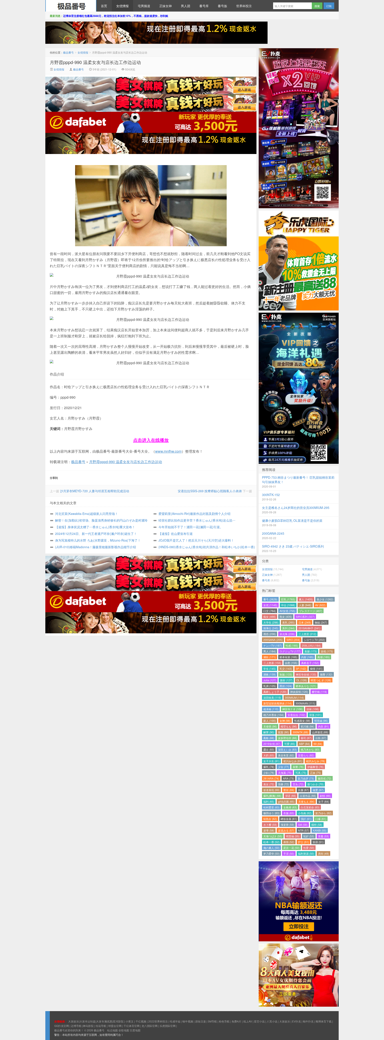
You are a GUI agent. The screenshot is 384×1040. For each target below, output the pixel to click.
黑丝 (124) (286, 686)
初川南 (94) (307, 726)
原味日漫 (200, 1021)
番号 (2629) (270, 599)
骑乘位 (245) (270, 628)
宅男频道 (144, 6)
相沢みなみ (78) (315, 761)
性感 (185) (292, 645)
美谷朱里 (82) (286, 755)
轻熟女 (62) (270, 819)
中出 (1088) (288, 605)
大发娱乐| (74, 1021)
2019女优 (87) (271, 744)
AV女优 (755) (287, 611)
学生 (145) (269, 668)
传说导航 (101, 1026)
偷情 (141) (316, 668)
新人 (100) (269, 720)
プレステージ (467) (310, 611)
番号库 (204, 6)
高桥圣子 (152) (310, 663)
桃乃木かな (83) (310, 749)
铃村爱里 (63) (271, 807)
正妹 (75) (315, 772)
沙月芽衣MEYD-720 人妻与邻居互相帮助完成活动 (94, 491)
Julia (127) (269, 680)
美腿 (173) (310, 651)
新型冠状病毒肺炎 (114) (277, 703)
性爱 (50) (308, 848)
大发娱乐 (284, 1021)
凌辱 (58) (268, 830)
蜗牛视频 (187, 1021)
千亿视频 (141, 1021)
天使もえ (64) (306, 801)
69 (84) (318, 744)
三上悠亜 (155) (272, 663)
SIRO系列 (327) (305, 616)
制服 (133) (286, 674)
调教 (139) (269, 674)
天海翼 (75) (285, 772)
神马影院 (88, 1026)
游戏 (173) (327, 651)
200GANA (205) (273, 640)
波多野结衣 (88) (287, 738)
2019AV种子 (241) (309, 628)
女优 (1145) (270, 605)
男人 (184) (269, 651)
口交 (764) (269, 611)
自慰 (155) (291, 663)
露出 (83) (268, 749)
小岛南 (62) (305, 813)
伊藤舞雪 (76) (315, 767)
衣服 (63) (288, 813)
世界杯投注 (244, 6)
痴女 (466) (269, 616)
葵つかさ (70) (315, 784)
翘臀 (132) (326, 674)
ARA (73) (288, 778)
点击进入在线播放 (151, 440)
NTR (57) (303, 830)
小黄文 (130, 1021)
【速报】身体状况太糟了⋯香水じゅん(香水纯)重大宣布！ (95, 527)
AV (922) (320, 605)
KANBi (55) (319, 830)
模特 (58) (316, 824)
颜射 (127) (286, 680)
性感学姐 (175, 1021)
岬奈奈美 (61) (289, 819)
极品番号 (70, 6)
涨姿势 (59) (287, 824)
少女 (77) (283, 767)
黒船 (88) (268, 738)
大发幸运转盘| (88, 1021)
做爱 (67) (318, 790)
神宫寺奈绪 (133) (306, 674)
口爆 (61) (320, 819)
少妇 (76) (268, 772)
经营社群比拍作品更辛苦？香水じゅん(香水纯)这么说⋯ (196, 520)
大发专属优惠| (104, 1021)
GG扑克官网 (61, 1026)
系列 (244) (288, 628)
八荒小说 (272, 1021)
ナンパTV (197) (272, 645)
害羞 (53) (323, 836)
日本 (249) (304, 622)
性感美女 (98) (302, 720)
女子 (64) (323, 801)
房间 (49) (323, 853)
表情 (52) (288, 842)
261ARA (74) (271, 778)
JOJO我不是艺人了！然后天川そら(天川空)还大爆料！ (196, 540)
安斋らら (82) (306, 755)
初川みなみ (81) (292, 761)
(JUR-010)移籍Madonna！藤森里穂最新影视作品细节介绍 (95, 547)
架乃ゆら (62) (323, 813)
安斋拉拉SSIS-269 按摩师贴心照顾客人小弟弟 (210, 491)
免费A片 (236, 1021)
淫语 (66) (290, 796)
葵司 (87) (306, 738)
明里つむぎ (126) (321, 680)
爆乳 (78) (268, 767)
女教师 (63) (290, 807)
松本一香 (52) (271, 842)
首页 (104, 6)
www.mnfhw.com (168, 451)
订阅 (329, 6)
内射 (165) (307, 657)
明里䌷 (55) (293, 836)
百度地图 (135, 1030)
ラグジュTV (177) (290, 651)
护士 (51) (303, 842)
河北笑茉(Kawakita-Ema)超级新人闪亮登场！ (86, 513)
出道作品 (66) (308, 796)
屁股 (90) (283, 732)
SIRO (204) (293, 640)
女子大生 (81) (271, 761)
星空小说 (259, 1021)
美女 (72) (268, 784)
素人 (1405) (306, 599)
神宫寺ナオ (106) (292, 709)
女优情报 (122, 6)
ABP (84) (304, 744)
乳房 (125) (269, 686)
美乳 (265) (288, 622)
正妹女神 (165, 6)
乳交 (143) (286, 668)
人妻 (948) (305, 605)
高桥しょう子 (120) (274, 692)
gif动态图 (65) (286, 801)
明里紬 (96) (321, 720)
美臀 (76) (298, 767)
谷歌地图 (123, 1030)
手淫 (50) (288, 853)
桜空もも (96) (289, 726)
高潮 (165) (323, 657)
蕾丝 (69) (288, 790)
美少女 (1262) (325, 599)
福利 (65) (268, 801)
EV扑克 (296, 1021)
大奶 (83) (268, 755)
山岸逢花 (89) (320, 732)
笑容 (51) (318, 842)
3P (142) (301, 668)
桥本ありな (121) (306, 686)
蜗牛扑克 (308, 1021)
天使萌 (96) (270, 726)
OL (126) (301, 680)
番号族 (222, 6)
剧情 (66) (325, 796)
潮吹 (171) (269, 657)
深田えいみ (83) (287, 749)
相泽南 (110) (270, 709)
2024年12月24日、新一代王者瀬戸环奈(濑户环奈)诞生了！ (96, 533)
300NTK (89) (300, 732)
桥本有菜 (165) (288, 657)
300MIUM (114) (294, 697)
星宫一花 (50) (291, 848)
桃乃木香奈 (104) (273, 715)
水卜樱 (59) (270, 824)
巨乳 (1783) (288, 599)
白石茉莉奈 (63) (310, 807)
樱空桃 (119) (319, 692)
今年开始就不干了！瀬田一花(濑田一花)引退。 (190, 527)
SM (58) (303, 824)
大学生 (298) (270, 622)
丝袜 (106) (312, 709)
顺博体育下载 (324, 1021)
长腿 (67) (303, 790)
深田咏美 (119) (272, 697)
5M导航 (212, 1021)
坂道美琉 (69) (271, 790)
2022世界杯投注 (158, 1021)
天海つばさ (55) (272, 836)
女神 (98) (285, 720)
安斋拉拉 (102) (296, 715)
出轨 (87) (320, 738)
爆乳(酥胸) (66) (272, 796)
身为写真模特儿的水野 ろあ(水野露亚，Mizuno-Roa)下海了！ (98, 540)
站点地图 (112, 1030)
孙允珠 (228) (287, 634)
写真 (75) (300, 772)
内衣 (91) (323, 726)
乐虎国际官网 (168, 1026)
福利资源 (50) (306, 853)
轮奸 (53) (308, 836)
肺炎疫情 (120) (299, 692)
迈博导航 (76, 1026)
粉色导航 (224, 1021)
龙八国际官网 (150, 1026)
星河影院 (118, 1021)
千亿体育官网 (132, 1026)
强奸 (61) (306, 819)
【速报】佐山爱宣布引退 (175, 533)
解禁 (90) (268, 732)
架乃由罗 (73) (306, 778)
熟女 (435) (286, 616)
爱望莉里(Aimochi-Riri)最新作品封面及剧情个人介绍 (194, 513)
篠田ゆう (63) (271, 813)
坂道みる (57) (286, 830)
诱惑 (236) (269, 634)
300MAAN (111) (305, 703)
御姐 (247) (321, 622)
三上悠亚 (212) (307, 634)
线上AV (247, 1021)
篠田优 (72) (324, 778)
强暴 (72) (283, 784)
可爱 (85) (289, 744)
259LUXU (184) (311, 645)
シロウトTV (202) (314, 640)
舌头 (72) (298, 784)
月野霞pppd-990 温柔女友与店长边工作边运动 (95, 62)
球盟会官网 (115, 1026)
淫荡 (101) (315, 715)
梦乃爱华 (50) (271, 853)
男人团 (185, 6)
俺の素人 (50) (271, 848)
